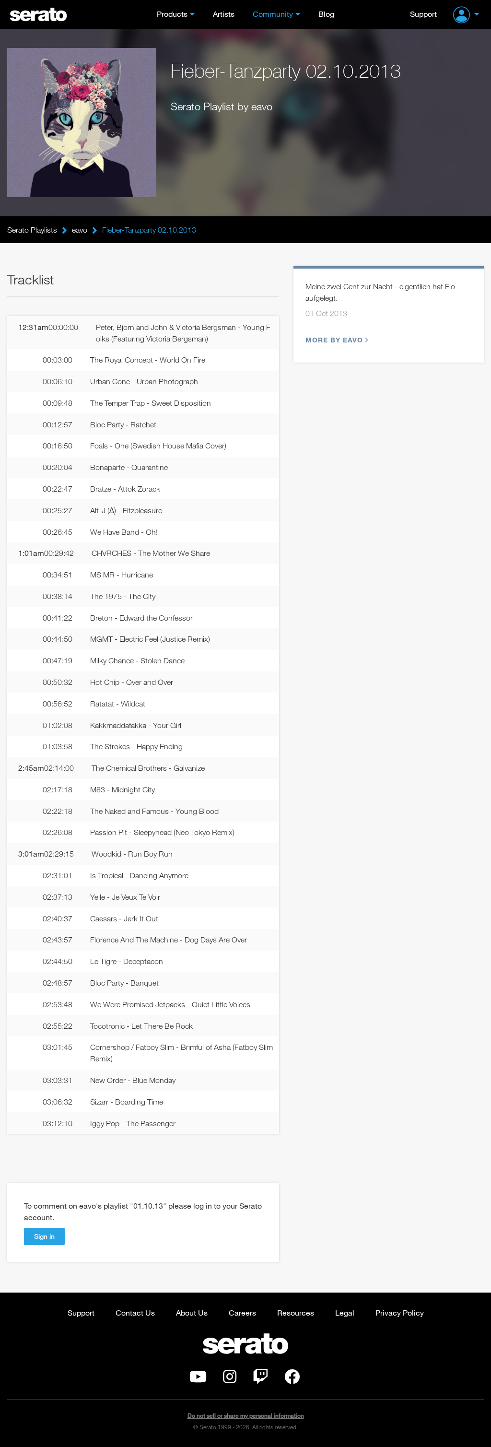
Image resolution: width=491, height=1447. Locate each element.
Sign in (44, 1236)
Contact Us (135, 1312)
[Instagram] (229, 1379)
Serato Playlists (32, 229)
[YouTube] (198, 1379)
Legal (344, 1312)
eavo (79, 229)
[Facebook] (292, 1379)
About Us (192, 1312)
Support (423, 13)
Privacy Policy (399, 1312)
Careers (242, 1312)
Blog (326, 13)
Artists (223, 13)
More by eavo (334, 340)
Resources (295, 1312)
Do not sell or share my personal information (245, 1415)
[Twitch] (260, 1379)
